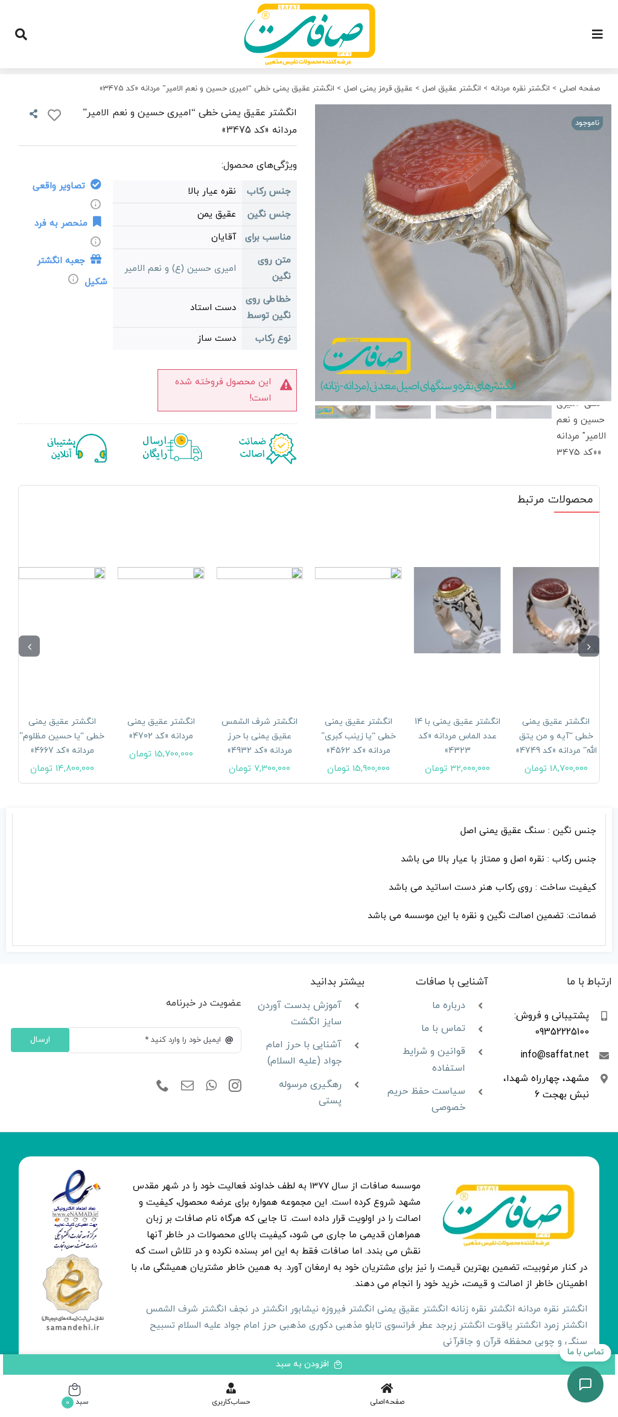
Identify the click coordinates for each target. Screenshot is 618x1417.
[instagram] (235, 1085)
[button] (588, 646)
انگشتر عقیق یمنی (412, 1309)
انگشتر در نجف (258, 1309)
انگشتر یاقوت (514, 1325)
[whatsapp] (211, 1085)
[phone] (162, 1085)
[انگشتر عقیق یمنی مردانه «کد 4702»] (161, 610)
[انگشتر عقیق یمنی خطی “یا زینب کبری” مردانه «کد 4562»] (358, 610)
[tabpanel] (309, 880)
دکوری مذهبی (306, 1325)
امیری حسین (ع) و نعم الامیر (180, 268)
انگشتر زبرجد (460, 1325)
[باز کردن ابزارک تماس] (585, 1384)
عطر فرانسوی (408, 1325)
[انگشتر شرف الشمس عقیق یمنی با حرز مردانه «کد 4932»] (259, 610)
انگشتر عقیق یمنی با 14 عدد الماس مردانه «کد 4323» (457, 736)
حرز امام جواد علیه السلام (227, 1325)
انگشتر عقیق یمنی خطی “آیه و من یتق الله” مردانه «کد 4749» (556, 736)
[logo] (76, 1173)
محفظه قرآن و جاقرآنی (487, 1342)
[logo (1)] (72, 1255)
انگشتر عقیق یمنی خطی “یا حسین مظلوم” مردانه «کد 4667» (61, 736)
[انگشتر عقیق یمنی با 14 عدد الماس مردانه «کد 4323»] (457, 610)
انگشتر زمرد (565, 1325)
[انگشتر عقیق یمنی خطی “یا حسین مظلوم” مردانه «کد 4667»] (62, 610)
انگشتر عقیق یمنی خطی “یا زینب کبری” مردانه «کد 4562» (358, 736)
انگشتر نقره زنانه (483, 1309)
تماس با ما (443, 1028)
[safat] (309, 7)
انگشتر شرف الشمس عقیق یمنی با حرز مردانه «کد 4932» (259, 736)
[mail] (187, 1085)
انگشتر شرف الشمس (186, 1309)
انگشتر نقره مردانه (552, 1309)
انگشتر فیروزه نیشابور (332, 1309)
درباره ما (448, 1005)
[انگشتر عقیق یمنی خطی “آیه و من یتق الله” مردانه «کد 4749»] (555, 610)
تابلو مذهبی (358, 1325)
